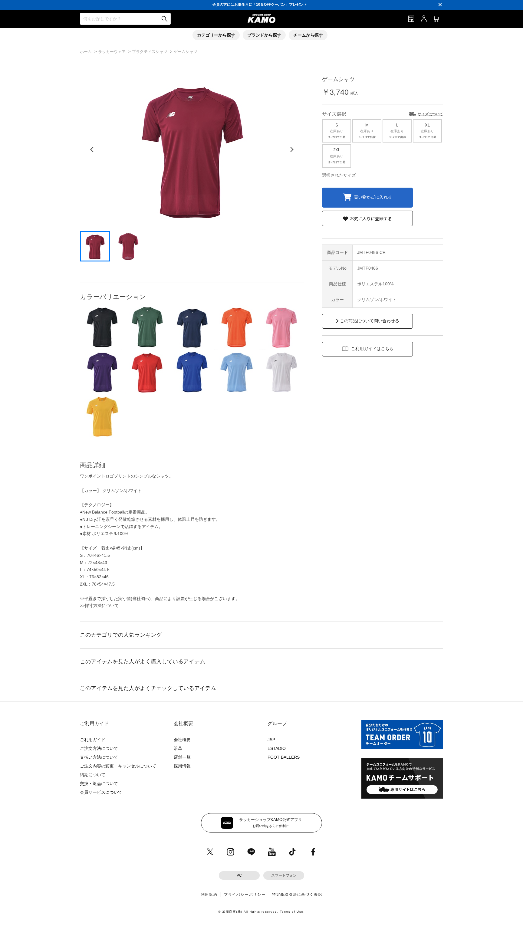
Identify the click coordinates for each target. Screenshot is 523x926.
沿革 (178, 748)
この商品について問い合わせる (369, 320)
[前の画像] (92, 149)
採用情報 (182, 765)
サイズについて (430, 114)
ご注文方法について (99, 748)
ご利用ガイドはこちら (372, 348)
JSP (271, 739)
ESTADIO (277, 748)
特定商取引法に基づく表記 (297, 894)
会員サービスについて (101, 792)
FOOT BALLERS (284, 757)
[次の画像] (291, 149)
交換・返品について (99, 783)
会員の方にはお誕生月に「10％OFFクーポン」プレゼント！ (261, 4)
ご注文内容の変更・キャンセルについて (118, 765)
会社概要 (182, 739)
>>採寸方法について (99, 605)
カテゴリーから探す (216, 35)
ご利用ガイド (92, 739)
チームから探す (308, 35)
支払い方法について (99, 757)
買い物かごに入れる (373, 197)
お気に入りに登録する (371, 218)
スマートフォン (284, 875)
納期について (92, 774)
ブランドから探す (264, 35)
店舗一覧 (182, 757)
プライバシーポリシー (245, 894)
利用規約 (209, 894)
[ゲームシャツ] (102, 327)
